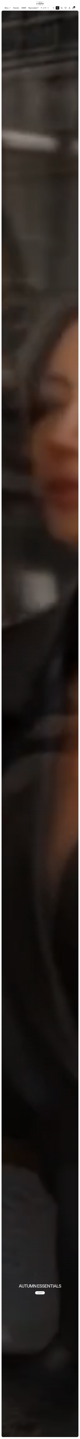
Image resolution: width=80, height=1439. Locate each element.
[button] (57, 8)
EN (45, 8)
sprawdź (39, 1293)
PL (41, 8)
